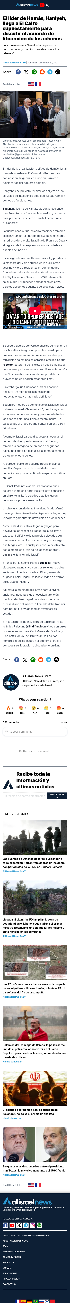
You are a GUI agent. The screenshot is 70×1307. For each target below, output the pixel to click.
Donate (7, 1268)
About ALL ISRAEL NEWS (15, 1241)
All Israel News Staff (14, 62)
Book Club (8, 1262)
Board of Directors (14, 1251)
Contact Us (9, 1284)
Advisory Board (12, 1257)
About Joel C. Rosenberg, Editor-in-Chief (26, 1235)
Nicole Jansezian (12, 1061)
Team (5, 1246)
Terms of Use (10, 1273)
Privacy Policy (11, 1278)
